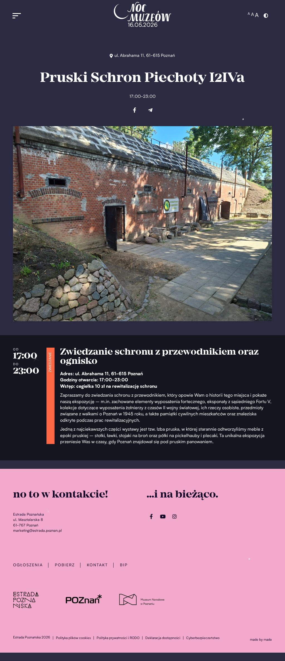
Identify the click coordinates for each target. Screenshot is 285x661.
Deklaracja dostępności (162, 638)
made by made (261, 640)
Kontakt (97, 565)
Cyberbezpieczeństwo (203, 638)
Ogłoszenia (28, 565)
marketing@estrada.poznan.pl (37, 531)
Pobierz (65, 565)
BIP (124, 565)
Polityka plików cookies (73, 638)
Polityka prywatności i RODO (118, 638)
